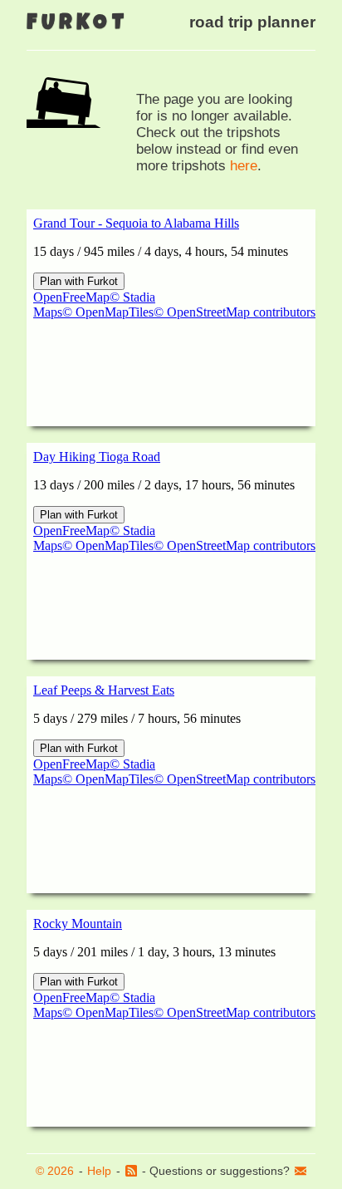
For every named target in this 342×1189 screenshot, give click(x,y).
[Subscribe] (131, 1171)
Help (99, 1170)
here (243, 166)
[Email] (300, 1171)
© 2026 (55, 1170)
